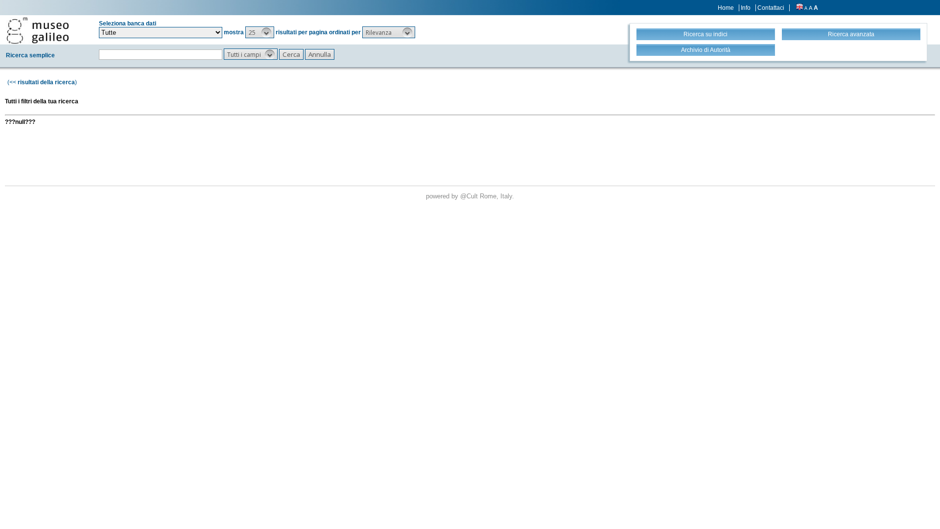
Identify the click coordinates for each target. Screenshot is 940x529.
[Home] (38, 30)
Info (746, 7)
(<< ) (42, 82)
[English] (799, 7)
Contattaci (770, 7)
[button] (259, 32)
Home (726, 7)
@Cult (470, 196)
